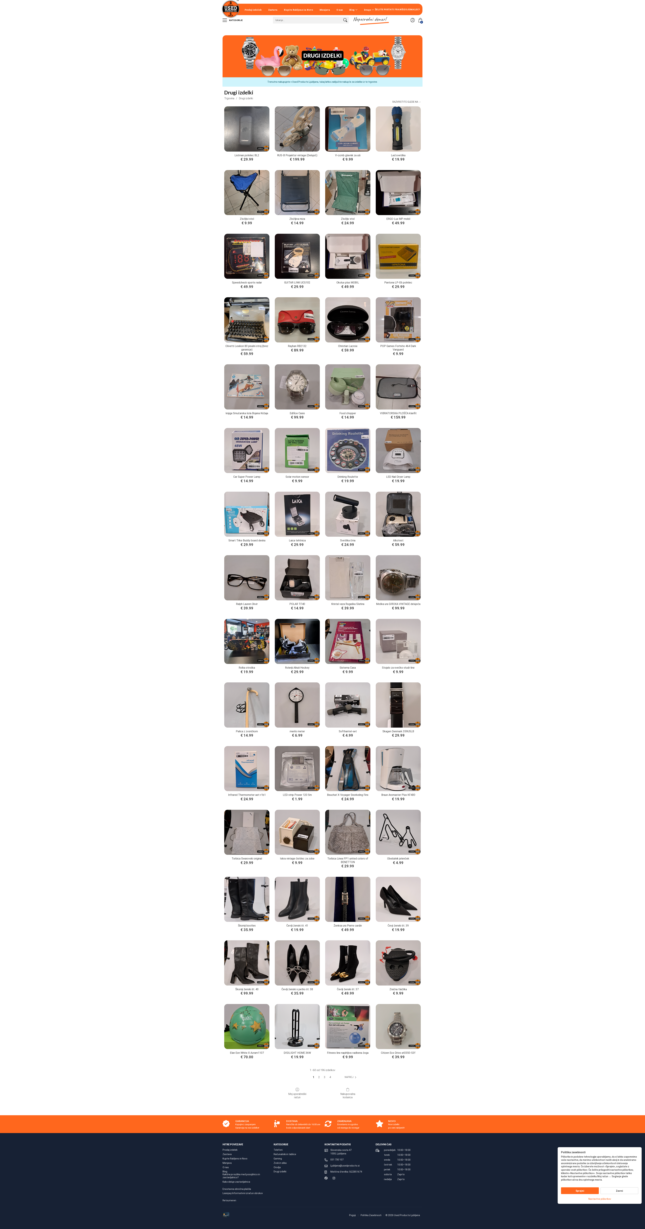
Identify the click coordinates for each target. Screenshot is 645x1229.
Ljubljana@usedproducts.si (345, 1165)
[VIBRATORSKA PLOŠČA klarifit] (398, 386)
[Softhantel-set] (347, 704)
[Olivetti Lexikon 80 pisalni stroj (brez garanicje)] (246, 319)
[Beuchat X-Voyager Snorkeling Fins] (347, 768)
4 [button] (330, 1077)
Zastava (272, 9)
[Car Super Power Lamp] (246, 450)
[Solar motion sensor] (297, 450)
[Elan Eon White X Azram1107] (246, 1026)
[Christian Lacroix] (347, 319)
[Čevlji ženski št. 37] (347, 962)
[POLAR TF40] (297, 577)
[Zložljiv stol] (347, 192)
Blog (352, 9)
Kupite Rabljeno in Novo (298, 9)
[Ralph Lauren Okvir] (246, 577)
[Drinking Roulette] (347, 450)
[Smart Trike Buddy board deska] (246, 514)
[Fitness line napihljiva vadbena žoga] (347, 1026)
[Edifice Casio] (297, 386)
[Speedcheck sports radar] (246, 256)
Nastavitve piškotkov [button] (599, 1199)
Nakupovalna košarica (347, 1095)
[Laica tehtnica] (297, 514)
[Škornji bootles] (246, 899)
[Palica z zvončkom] (246, 704)
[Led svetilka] (398, 128)
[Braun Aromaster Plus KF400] (398, 768)
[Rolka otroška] (246, 641)
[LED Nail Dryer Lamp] (398, 450)
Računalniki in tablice (285, 1154)
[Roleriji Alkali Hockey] (297, 641)
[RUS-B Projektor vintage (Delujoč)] (297, 128)
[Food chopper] (347, 386)
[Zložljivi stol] (246, 192)
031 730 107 (336, 1159)
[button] (351, 1077)
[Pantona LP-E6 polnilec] (398, 256)
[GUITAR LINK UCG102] (297, 256)
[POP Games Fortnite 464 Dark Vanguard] (398, 319)
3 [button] (324, 1077)
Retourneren (229, 1200)
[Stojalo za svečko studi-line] (398, 641)
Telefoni (278, 1150)
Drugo (367, 9)
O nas (339, 9)
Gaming (278, 1158)
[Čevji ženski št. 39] (398, 899)
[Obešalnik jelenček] (398, 832)
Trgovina (229, 98)
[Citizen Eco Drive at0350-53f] (398, 1026)
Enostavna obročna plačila (237, 1189)
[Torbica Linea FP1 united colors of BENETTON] (347, 832)
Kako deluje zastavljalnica (236, 1181)
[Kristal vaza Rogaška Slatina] (347, 577)
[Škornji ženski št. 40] (246, 962)
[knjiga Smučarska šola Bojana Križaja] (246, 386)
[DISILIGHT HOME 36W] (297, 1026)
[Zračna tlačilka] (398, 962)
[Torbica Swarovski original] (246, 832)
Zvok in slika (280, 1163)
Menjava (324, 9)
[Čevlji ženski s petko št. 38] (297, 962)
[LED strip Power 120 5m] (297, 768)
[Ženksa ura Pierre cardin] (347, 899)
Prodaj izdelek (253, 9)
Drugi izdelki (246, 98)
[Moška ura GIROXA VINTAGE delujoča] (398, 577)
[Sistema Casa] (347, 641)
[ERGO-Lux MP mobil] (398, 192)
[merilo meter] (297, 704)
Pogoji (352, 1215)
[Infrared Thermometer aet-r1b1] (246, 768)
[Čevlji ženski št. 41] (297, 899)
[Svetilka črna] (347, 514)
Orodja (277, 1167)
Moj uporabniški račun (297, 1095)
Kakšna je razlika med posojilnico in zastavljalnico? (241, 1176)
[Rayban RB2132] (297, 319)
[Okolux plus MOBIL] (347, 256)
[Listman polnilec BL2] (246, 128)
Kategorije (236, 20)
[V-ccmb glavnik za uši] (347, 128)
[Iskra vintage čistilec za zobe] (297, 832)
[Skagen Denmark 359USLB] (398, 704)
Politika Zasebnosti (371, 1215)
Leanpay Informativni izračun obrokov (243, 1193)
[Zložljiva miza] (297, 192)
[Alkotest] (398, 514)
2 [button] (319, 1077)
